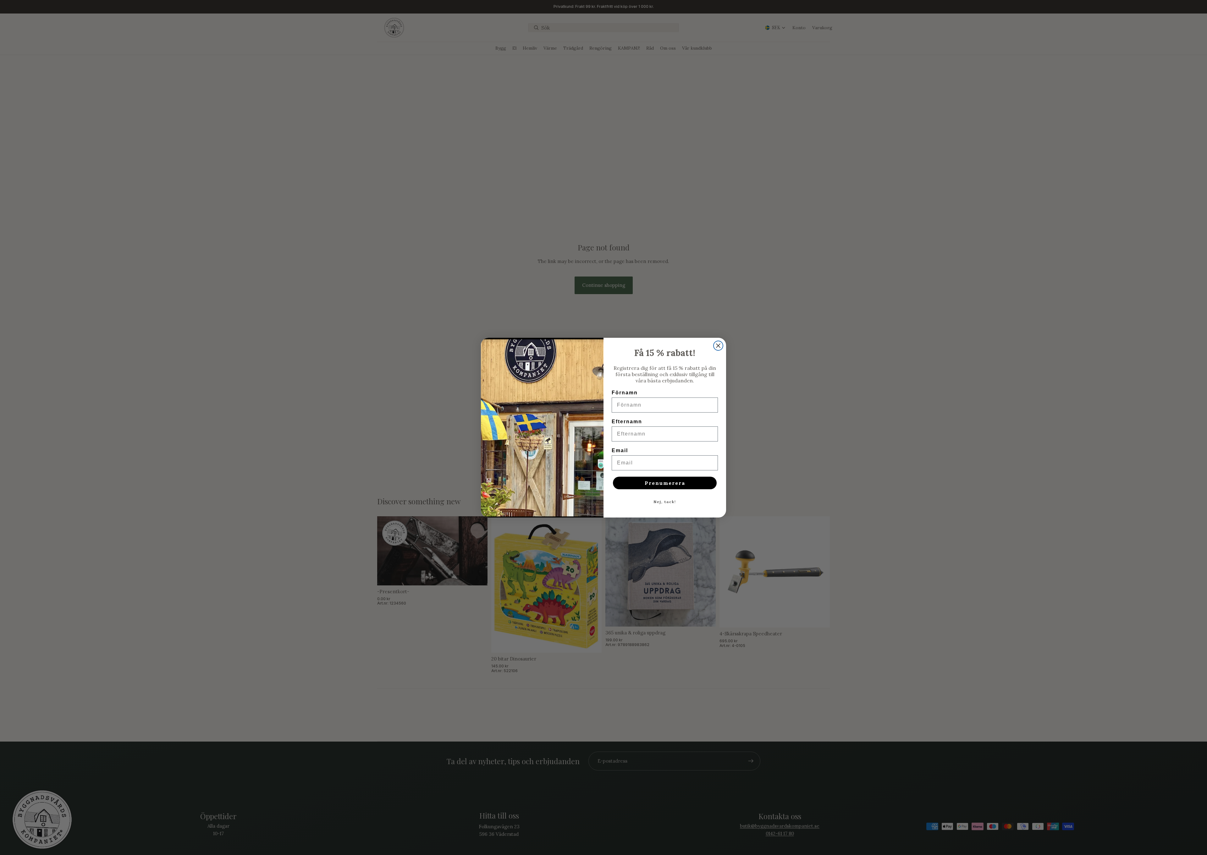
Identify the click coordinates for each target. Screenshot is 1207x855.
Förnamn (625, 392)
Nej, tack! (664, 501)
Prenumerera (665, 483)
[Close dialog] (718, 345)
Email (620, 450)
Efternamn (627, 421)
